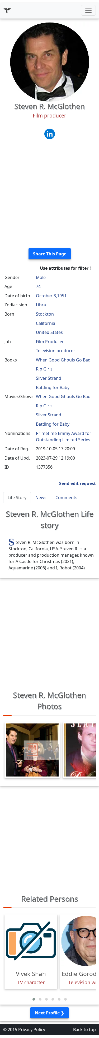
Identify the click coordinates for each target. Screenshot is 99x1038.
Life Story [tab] (17, 497)
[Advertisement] (49, 194)
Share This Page (49, 254)
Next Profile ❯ (49, 1013)
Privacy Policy (31, 1029)
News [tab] (40, 497)
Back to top (84, 1029)
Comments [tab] (66, 497)
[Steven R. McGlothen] (49, 61)
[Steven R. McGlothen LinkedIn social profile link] (49, 133)
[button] (34, 999)
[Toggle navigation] (88, 10)
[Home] (7, 10)
